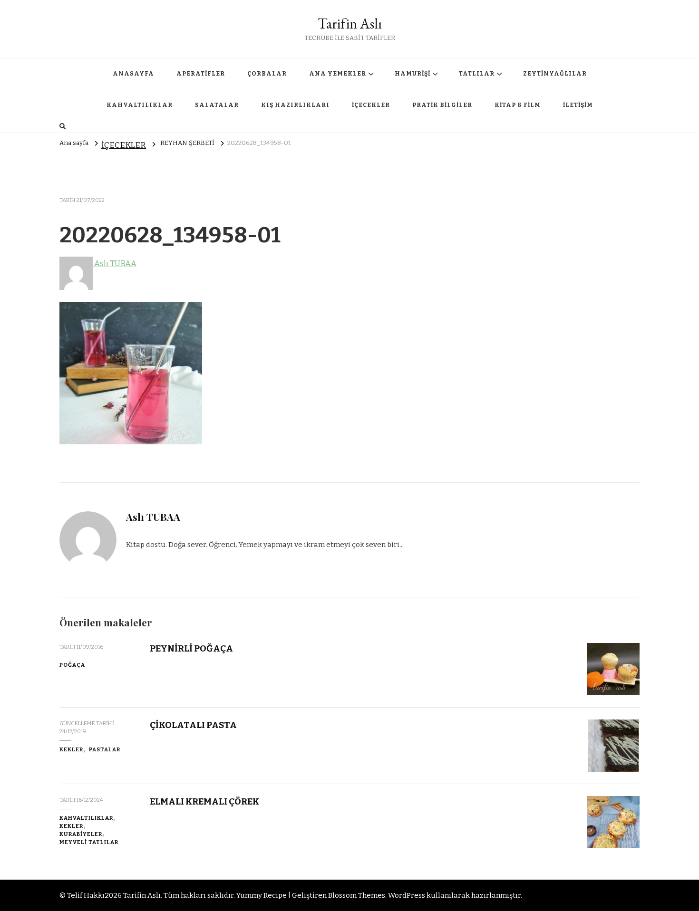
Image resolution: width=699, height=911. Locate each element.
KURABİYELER (80, 834)
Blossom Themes (356, 895)
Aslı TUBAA (114, 264)
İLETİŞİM (578, 105)
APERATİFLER (200, 73)
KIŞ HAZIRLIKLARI (295, 105)
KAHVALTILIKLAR (140, 105)
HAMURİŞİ (412, 73)
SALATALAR (217, 105)
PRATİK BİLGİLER (442, 105)
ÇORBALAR (267, 73)
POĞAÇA (72, 665)
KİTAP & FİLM (518, 105)
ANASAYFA (133, 73)
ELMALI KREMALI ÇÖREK (204, 801)
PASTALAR (104, 749)
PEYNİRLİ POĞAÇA (191, 648)
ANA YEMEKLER (337, 73)
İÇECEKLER (371, 105)
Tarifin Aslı (350, 23)
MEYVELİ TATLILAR (88, 842)
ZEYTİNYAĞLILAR (555, 73)
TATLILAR (477, 73)
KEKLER (71, 749)
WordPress (406, 895)
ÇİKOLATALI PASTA (193, 724)
